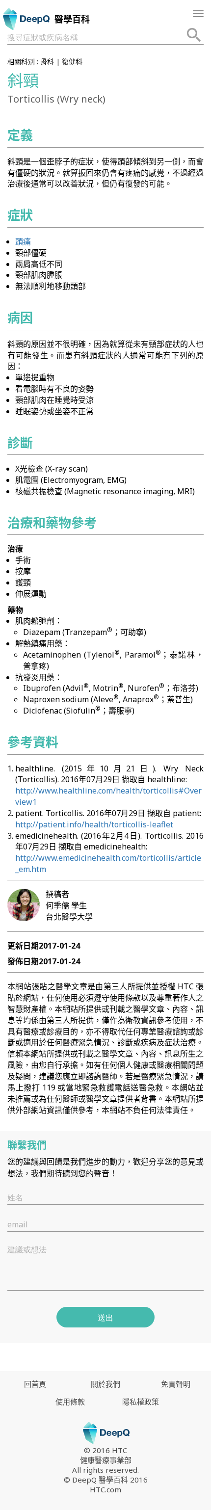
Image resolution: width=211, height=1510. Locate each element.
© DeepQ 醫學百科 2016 (106, 1479)
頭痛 (23, 241)
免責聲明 (175, 1384)
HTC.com (105, 1489)
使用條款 (70, 1401)
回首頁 (35, 1384)
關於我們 (105, 1384)
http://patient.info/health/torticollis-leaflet (94, 824)
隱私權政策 (140, 1401)
